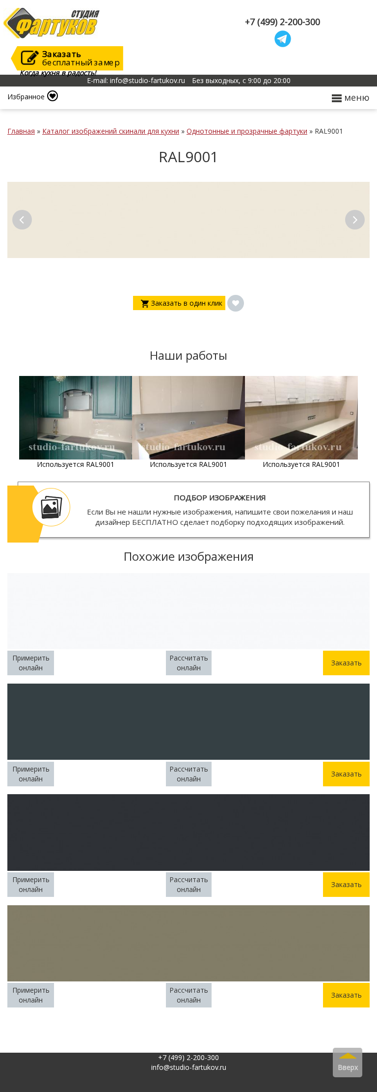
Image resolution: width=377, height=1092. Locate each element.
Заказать (346, 662)
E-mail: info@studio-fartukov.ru (136, 80)
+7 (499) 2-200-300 (282, 22)
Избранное (26, 96)
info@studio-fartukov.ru (188, 1067)
